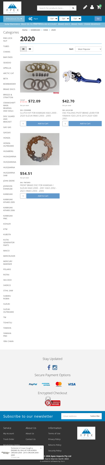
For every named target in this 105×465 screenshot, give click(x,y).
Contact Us (31, 439)
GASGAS (7, 132)
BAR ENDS (8, 57)
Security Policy (54, 450)
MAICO (6, 250)
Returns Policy (54, 445)
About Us (30, 433)
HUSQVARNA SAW (9, 174)
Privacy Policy (54, 439)
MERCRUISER (9, 256)
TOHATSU (7, 322)
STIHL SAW (8, 290)
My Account (8, 433)
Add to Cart (43, 123)
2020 (53, 30)
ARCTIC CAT (8, 73)
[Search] (73, 8)
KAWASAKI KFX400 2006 (9, 209)
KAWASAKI (8, 194)
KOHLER (7, 223)
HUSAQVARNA (9, 156)
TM (4, 317)
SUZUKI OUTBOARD (8, 310)
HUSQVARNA (9, 167)
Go (98, 18)
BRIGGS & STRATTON (8, 96)
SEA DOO (7, 280)
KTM (5, 229)
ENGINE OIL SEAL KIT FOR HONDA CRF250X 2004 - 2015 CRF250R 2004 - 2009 (25, 452)
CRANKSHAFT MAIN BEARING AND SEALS (9, 106)
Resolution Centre (11, 445)
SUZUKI (6, 304)
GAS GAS (7, 127)
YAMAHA (7, 328)
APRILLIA (7, 68)
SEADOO (7, 62)
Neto (63, 461)
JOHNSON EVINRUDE (8, 187)
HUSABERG (8, 151)
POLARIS (7, 269)
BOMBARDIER (9, 84)
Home (24, 30)
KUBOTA (7, 234)
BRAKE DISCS (9, 89)
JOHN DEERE (9, 180)
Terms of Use (54, 433)
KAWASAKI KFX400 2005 (9, 200)
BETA (5, 78)
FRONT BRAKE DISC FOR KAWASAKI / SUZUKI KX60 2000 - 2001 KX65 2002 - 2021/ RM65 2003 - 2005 (38, 188)
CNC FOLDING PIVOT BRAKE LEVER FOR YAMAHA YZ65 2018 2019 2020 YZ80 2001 (80, 115)
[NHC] (56, 93)
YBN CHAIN (8, 341)
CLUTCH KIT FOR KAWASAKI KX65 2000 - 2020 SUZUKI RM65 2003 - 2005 (39, 114)
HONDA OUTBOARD (8, 144)
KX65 (45, 30)
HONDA (6, 138)
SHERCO (7, 285)
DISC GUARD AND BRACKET (9, 119)
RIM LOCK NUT (7, 39)
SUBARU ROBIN (7, 297)
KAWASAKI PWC (8, 217)
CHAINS (6, 51)
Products (13, 18)
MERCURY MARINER (7, 262)
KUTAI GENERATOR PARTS (8, 242)
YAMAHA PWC (7, 334)
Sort (71, 49)
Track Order (8, 439)
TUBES (6, 46)
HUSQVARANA (9, 162)
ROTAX (6, 274)
